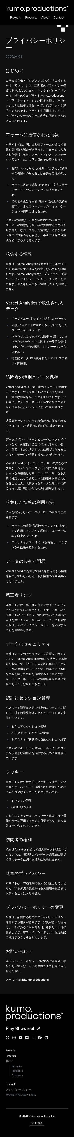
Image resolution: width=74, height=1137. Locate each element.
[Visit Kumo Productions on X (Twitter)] (7, 1037)
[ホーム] (37, 1013)
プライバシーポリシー (18, 1089)
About (45, 17)
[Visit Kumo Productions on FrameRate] (33, 1037)
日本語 (39, 1123)
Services (17, 1066)
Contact (59, 17)
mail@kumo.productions (32, 979)
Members (17, 1070)
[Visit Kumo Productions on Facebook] (40, 1037)
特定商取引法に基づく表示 (21, 1094)
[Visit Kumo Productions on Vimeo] (27, 1037)
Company (17, 1075)
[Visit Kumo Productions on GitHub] (46, 1037)
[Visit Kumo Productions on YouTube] (20, 1037)
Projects (15, 17)
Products (31, 17)
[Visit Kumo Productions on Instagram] (14, 1037)
